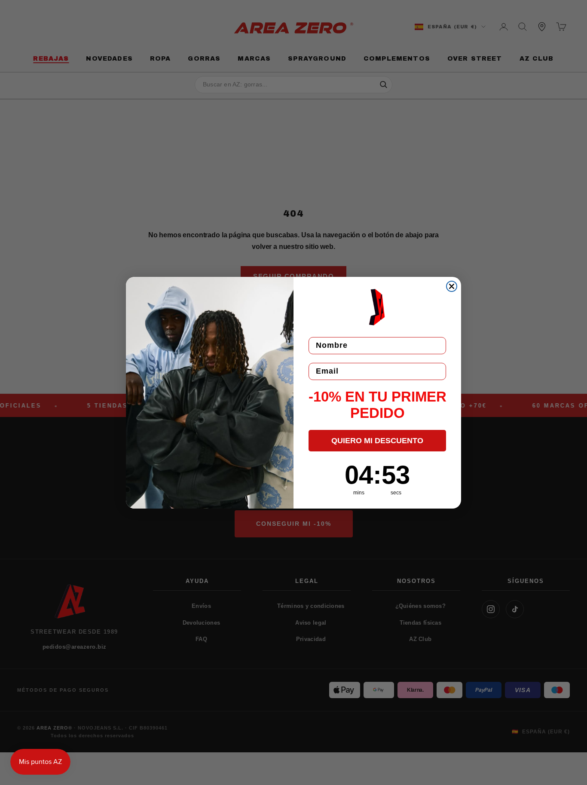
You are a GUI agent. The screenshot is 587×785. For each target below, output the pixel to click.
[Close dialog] (451, 286)
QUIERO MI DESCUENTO (377, 440)
